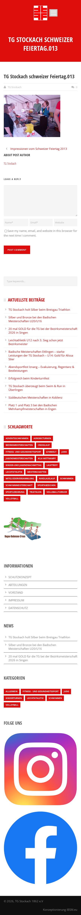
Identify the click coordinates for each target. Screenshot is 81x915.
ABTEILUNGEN (17, 585)
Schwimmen (66, 478)
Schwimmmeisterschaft (19, 485)
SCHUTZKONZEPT (19, 577)
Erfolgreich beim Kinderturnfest (28, 378)
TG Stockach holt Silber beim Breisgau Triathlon (39, 309)
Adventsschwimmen (17, 438)
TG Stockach (14, 87)
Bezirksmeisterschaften (19, 445)
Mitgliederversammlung (20, 478)
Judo (64, 451)
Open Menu (53, 13)
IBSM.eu (72, 909)
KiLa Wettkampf (47, 458)
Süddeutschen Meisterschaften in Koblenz (35, 397)
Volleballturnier (57, 492)
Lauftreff (52, 465)
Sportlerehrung (15, 492)
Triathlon (35, 492)
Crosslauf (44, 445)
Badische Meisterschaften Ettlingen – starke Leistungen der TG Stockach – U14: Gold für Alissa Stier (40, 355)
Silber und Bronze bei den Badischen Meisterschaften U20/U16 (32, 319)
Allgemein (12, 691)
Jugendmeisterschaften (19, 458)
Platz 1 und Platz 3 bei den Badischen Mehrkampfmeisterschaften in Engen (32, 407)
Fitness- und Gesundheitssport (23, 451)
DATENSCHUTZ (18, 608)
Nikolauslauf (47, 478)
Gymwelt (51, 451)
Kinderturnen (14, 698)
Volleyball (12, 498)
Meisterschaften (36, 471)
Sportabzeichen (46, 485)
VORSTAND (15, 592)
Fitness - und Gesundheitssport (41, 691)
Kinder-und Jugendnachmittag (23, 465)
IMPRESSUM (16, 600)
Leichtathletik (14, 471)
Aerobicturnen (42, 438)
